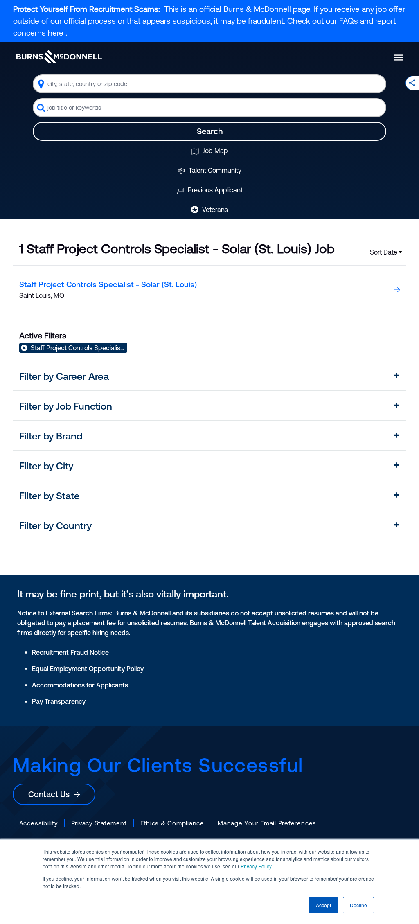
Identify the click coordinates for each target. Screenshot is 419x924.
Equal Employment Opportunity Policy (88, 668)
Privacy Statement (99, 823)
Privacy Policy (256, 866)
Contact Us (51, 794)
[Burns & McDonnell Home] (59, 56)
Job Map (214, 150)
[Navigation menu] (398, 57)
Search (210, 131)
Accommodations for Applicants (80, 685)
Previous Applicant (214, 190)
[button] (209, 376)
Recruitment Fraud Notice (70, 652)
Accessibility (38, 823)
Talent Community (214, 170)
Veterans (214, 209)
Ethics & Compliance (172, 823)
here (55, 32)
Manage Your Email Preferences (267, 823)
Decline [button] (358, 904)
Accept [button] (323, 904)
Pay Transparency (59, 701)
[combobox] (209, 83)
